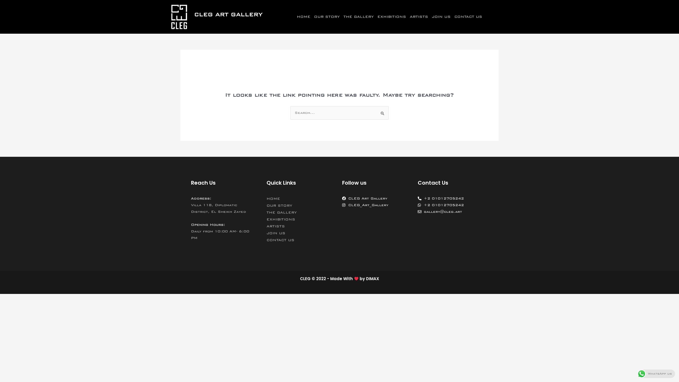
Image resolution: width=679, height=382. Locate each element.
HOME (303, 17)
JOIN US (441, 17)
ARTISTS (419, 17)
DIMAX (372, 278)
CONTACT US (468, 17)
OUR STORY (327, 17)
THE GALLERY (358, 17)
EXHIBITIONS (391, 17)
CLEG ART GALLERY (228, 14)
